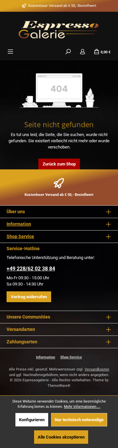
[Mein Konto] (82, 51)
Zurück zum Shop (59, 164)
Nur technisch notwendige (79, 419)
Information (19, 224)
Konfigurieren (32, 419)
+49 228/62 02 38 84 (31, 269)
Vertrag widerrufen (29, 296)
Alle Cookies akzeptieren (61, 437)
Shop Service (20, 236)
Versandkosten (97, 369)
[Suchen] (68, 51)
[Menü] (10, 51)
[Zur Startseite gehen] (59, 29)
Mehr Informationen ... (82, 407)
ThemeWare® (59, 386)
